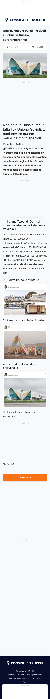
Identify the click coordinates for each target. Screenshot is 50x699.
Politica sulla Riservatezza (19, 678)
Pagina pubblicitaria (34, 674)
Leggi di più (36, 678)
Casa (25, 682)
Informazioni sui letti (16, 674)
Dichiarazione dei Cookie (25, 671)
